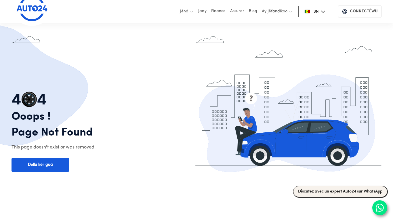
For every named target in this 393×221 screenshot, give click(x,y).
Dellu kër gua (40, 165)
